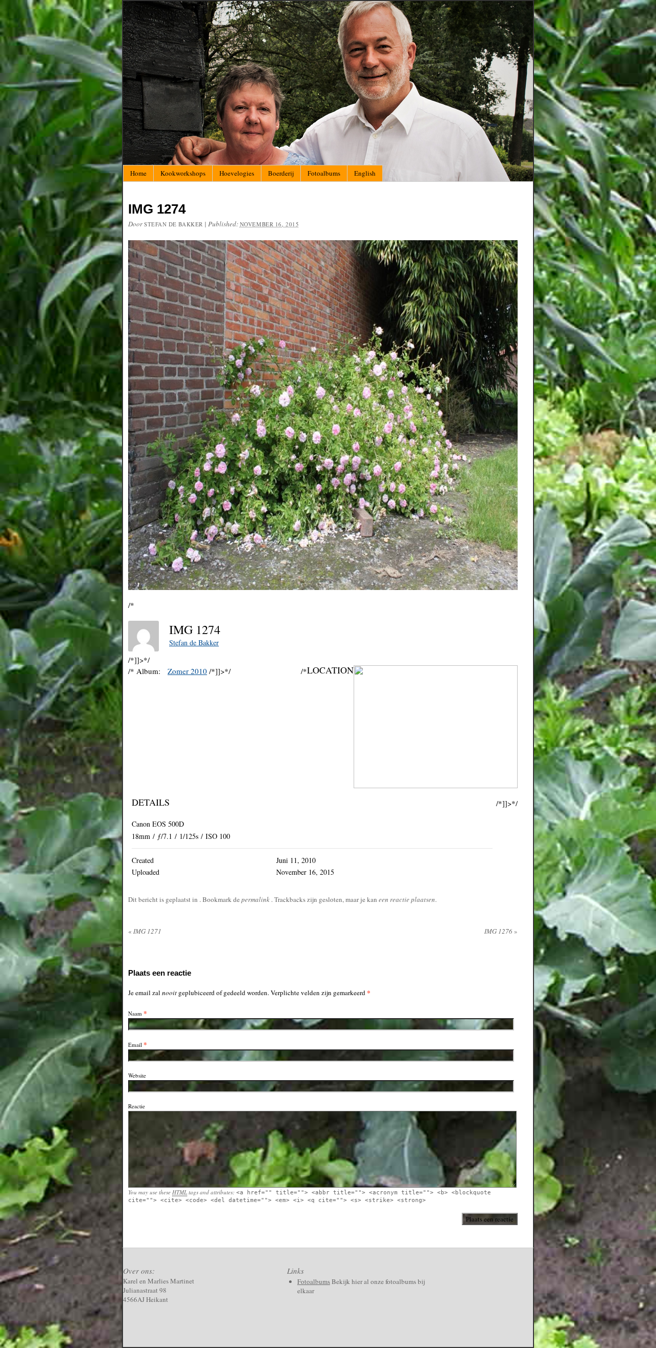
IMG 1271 (144, 931)
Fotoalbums (324, 173)
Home (138, 173)
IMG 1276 (501, 931)
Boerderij (281, 173)
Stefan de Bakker (173, 224)
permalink (256, 899)
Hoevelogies (236, 173)
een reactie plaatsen (407, 899)
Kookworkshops (183, 173)
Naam (135, 1013)
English (365, 173)
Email (135, 1044)
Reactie (136, 1106)
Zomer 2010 (187, 671)
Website (137, 1075)
